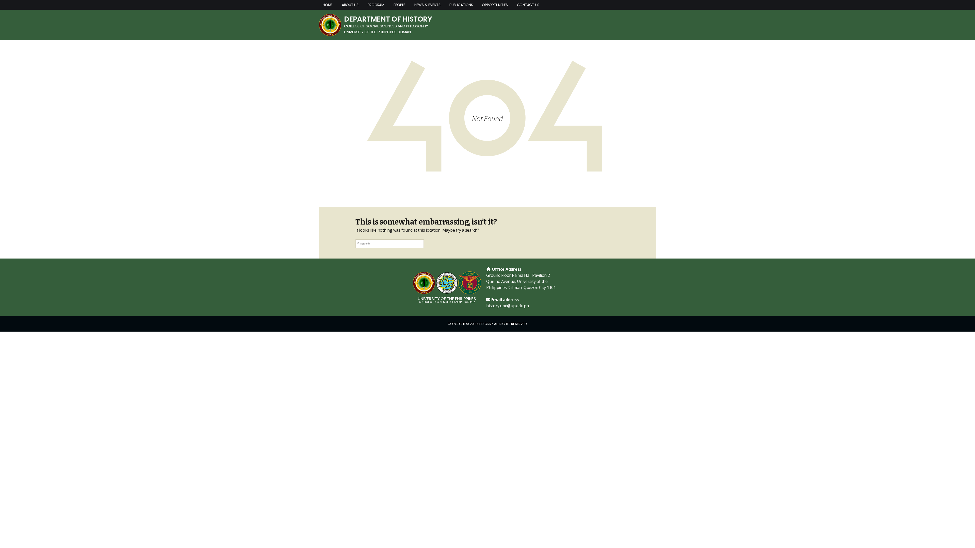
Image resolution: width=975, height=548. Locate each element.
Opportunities (495, 4)
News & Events (427, 4)
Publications (461, 4)
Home (328, 4)
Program (376, 4)
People (399, 4)
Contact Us (528, 4)
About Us (350, 4)
